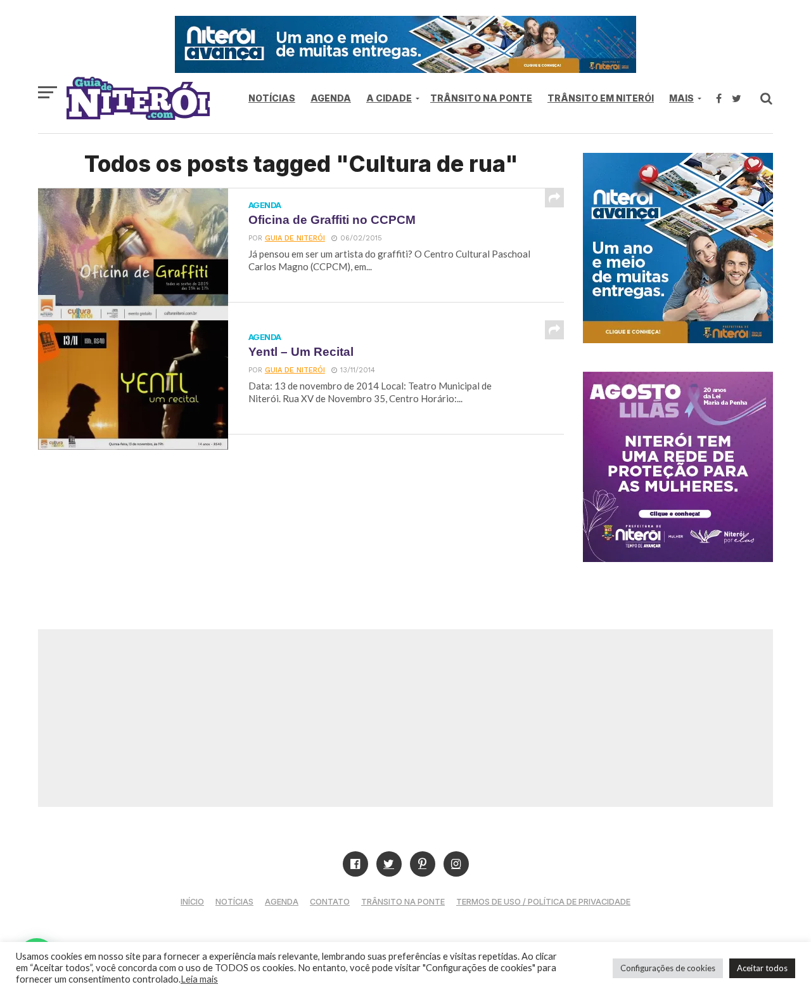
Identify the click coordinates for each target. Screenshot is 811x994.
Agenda (330, 98)
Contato (330, 901)
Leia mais (199, 979)
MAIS (681, 98)
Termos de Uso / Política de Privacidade (543, 901)
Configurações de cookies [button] (667, 968)
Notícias (271, 98)
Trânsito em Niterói (600, 98)
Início (192, 901)
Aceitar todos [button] (762, 968)
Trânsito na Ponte (481, 98)
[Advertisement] (405, 718)
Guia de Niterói (295, 238)
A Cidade (389, 98)
